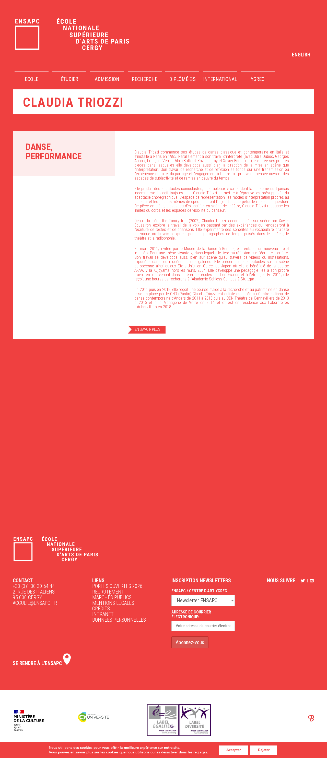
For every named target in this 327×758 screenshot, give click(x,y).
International (220, 79)
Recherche (144, 79)
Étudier (69, 79)
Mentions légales (113, 603)
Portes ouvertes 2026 (117, 586)
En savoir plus (147, 329)
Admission (107, 79)
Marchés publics (112, 597)
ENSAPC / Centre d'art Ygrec (199, 590)
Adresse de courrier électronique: (191, 614)
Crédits (101, 609)
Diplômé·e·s (182, 79)
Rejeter (264, 750)
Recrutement (108, 592)
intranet (103, 614)
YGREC (257, 79)
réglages (200, 752)
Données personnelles (119, 620)
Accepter (233, 750)
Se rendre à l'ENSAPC (38, 663)
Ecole (31, 79)
